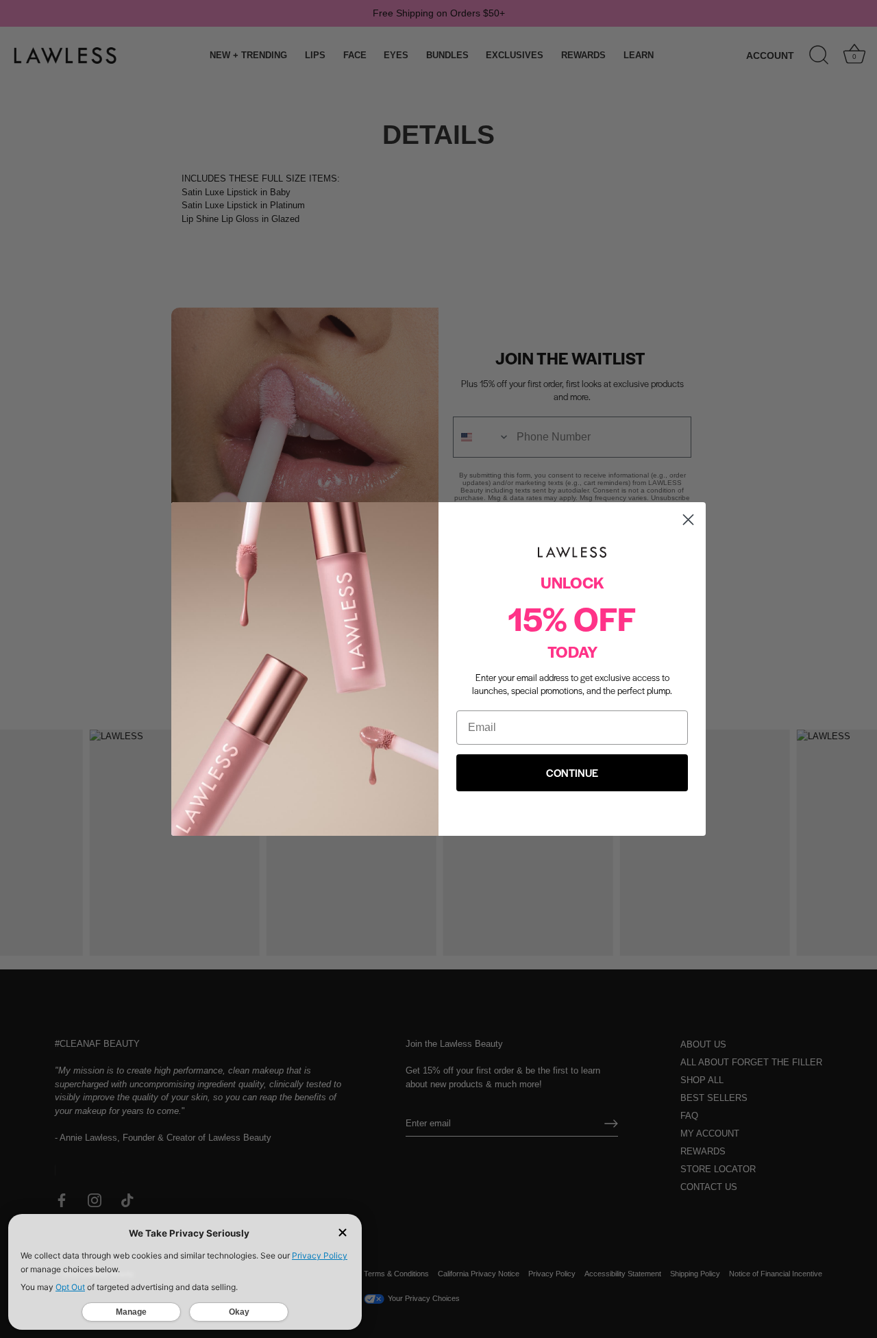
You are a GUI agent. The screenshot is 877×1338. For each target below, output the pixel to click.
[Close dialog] (688, 520)
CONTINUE (572, 772)
